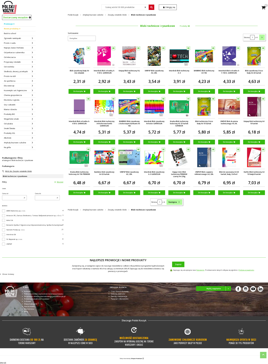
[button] (151, 7)
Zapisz (178, 264)
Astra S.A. (9, 220)
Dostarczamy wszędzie (15, 17)
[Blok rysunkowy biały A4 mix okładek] (79, 56)
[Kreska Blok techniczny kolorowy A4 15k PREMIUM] (79, 157)
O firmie (27, 301)
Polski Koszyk (73, 15)
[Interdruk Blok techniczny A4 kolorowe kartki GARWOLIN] (104, 106)
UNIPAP (9, 244)
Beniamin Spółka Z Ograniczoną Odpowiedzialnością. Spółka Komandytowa (34, 225)
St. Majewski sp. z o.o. (14, 239)
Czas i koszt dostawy (120, 291)
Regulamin (200, 270)
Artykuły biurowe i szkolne (93, 15)
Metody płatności (118, 294)
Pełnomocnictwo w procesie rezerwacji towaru (43, 294)
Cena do (38, 193)
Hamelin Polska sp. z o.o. (15, 230)
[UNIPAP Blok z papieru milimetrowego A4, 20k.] (204, 157)
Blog (26, 311)
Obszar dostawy (8, 274)
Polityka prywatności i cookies (36, 299)
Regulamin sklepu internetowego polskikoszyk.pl (44, 296)
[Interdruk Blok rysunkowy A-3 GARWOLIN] (154, 157)
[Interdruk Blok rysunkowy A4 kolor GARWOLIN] (154, 106)
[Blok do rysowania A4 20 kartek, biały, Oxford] (229, 157)
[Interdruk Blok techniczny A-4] (179, 56)
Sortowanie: (73, 33)
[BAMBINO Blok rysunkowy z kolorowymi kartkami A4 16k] (129, 106)
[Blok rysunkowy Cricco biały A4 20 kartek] (254, 56)
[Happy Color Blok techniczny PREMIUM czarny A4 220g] (179, 157)
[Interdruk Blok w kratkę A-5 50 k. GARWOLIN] (104, 56)
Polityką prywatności (246, 270)
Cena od (5, 193)
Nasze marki (29, 306)
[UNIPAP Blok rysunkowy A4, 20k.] (154, 56)
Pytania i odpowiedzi (119, 299)
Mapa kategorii (30, 304)
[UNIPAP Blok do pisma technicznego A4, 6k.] (229, 106)
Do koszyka (78, 91)
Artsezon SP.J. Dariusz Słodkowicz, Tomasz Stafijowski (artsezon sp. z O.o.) (33, 215)
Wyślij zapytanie (217, 288)
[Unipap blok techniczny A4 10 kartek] (254, 106)
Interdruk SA (11, 234)
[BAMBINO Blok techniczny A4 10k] (204, 56)
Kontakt (27, 291)
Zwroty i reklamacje (119, 296)
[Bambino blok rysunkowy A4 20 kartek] (104, 157)
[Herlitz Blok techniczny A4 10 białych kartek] (254, 157)
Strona (247, 37)
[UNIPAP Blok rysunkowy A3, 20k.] (129, 157)
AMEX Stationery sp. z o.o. (16, 211)
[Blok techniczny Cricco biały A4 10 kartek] (204, 106)
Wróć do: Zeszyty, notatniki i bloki (18, 171)
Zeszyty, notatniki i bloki (117, 15)
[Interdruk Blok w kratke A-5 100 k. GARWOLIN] (229, 56)
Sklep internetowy (131, 358)
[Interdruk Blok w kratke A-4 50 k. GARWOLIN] (79, 106)
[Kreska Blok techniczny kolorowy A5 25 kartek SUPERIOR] (179, 106)
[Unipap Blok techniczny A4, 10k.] (129, 56)
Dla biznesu (29, 309)
